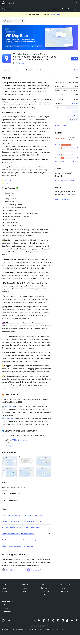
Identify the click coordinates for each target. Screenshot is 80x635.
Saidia (76, 70)
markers (74, 112)
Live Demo (8, 180)
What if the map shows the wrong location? (17, 546)
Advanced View (61, 125)
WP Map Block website (19, 440)
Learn (43, 584)
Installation (28, 70)
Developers (45, 591)
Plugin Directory (7, 9)
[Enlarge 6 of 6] (49, 470)
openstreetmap (72, 116)
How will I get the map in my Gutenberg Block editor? (21, 528)
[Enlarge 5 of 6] (32, 470)
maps (75, 108)
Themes (24, 588)
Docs (6, 183)
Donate (64, 591)
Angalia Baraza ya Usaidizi (64, 180)
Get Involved (65, 584)
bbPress (6, 608)
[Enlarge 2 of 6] (32, 459)
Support (44, 588)
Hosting (5, 591)
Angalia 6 (75, 103)
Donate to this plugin (62, 199)
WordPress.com (8, 601)
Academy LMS (9, 407)
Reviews (16, 70)
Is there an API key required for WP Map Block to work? (22, 515)
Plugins (23, 591)
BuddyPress (7, 612)
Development (41, 70)
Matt (4, 605)
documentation (17, 443)
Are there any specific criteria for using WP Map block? (21, 540)
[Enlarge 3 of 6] (49, 459)
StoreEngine (8, 418)
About (4, 584)
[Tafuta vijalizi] (23, 21)
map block (69, 108)
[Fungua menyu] (77, 3)
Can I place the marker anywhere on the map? (18, 534)
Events (62, 588)
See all (75, 162)
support (10, 446)
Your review (59, 162)
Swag (63, 595)
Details (6, 70)
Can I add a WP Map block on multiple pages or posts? (22, 521)
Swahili (9, 620)
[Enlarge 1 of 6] (15, 459)
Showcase (25, 584)
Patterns (24, 595)
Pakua (74, 58)
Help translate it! (55, 14)
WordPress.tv (47, 595)
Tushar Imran (20, 63)
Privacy (4, 595)
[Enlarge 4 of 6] (15, 470)
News (4, 588)
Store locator (73, 119)
